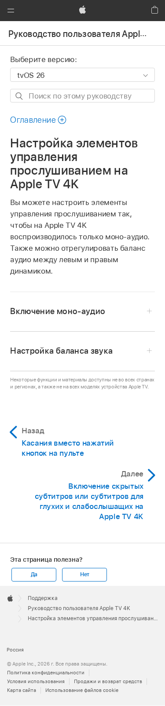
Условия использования (36, 681)
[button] (10, 10)
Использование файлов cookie (81, 690)
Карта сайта (21, 690)
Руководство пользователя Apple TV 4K (79, 608)
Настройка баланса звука (61, 351)
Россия (15, 650)
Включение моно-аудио (57, 311)
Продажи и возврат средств (108, 681)
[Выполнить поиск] (19, 96)
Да (34, 574)
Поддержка (43, 598)
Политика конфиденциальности (45, 672)
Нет (84, 574)
